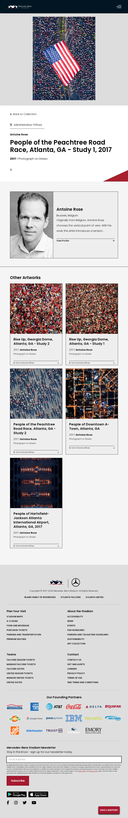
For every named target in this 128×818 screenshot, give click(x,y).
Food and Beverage (18, 625)
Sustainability (75, 639)
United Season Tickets (20, 673)
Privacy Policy (76, 673)
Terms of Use (74, 677)
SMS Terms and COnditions (82, 682)
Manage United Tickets (20, 677)
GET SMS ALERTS (76, 664)
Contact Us (74, 659)
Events (71, 625)
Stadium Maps (15, 616)
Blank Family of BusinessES (40, 597)
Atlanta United (95, 597)
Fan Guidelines (75, 630)
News (70, 621)
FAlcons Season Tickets (21, 659)
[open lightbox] (64, 58)
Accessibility (75, 616)
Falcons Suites (15, 668)
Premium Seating (16, 639)
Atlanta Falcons (71, 597)
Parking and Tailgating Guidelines (87, 634)
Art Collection (76, 643)
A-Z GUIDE (12, 621)
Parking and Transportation (24, 634)
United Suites (14, 682)
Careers (72, 668)
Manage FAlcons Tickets (21, 664)
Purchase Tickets (17, 630)
